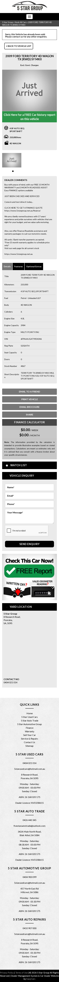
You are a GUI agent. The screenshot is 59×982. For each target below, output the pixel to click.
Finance (29, 727)
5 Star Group (7, 22)
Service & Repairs (29, 738)
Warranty (29, 731)
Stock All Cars (20, 22)
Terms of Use (21, 972)
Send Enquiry (29, 544)
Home (29, 713)
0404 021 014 (10, 682)
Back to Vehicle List (19, 46)
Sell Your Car (29, 735)
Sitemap (29, 745)
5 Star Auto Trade (29, 720)
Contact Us (29, 742)
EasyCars (30, 979)
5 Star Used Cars (29, 716)
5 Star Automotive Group (29, 724)
